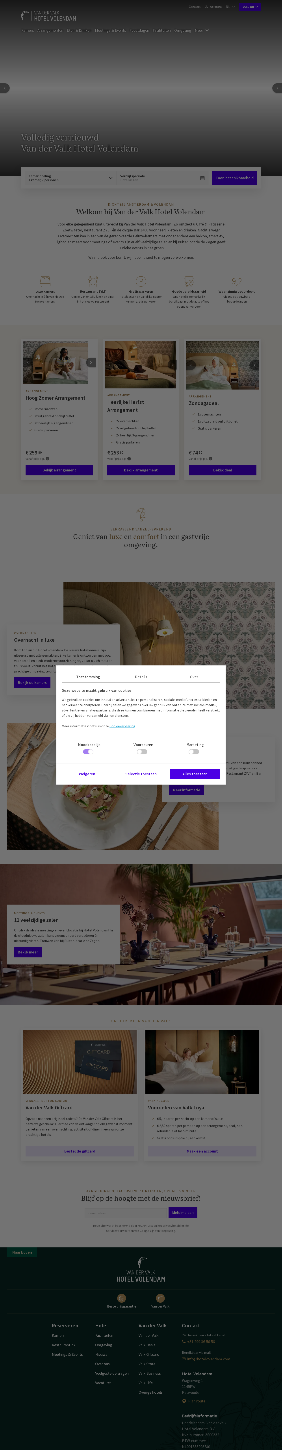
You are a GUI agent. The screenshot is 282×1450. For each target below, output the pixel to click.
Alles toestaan (195, 773)
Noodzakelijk (89, 744)
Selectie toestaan (141, 773)
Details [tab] (141, 676)
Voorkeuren (143, 744)
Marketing (195, 744)
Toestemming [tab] (88, 676)
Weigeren (87, 773)
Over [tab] (194, 676)
